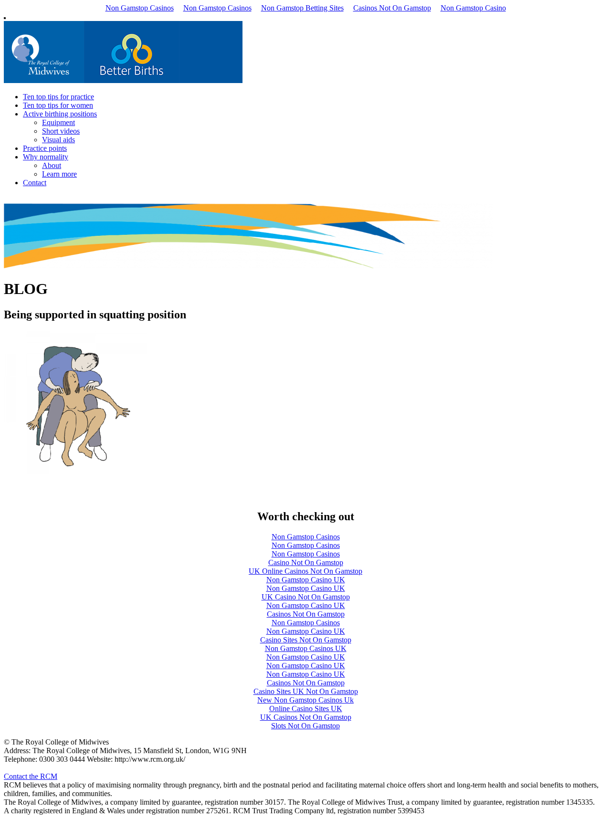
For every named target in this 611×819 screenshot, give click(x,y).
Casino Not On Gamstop (305, 562)
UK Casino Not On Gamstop (306, 597)
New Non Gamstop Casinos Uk (305, 700)
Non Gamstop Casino (473, 8)
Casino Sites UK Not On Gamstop (305, 691)
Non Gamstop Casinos (139, 8)
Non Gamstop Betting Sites (302, 8)
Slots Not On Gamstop (305, 726)
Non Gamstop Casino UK (305, 580)
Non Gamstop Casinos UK (306, 648)
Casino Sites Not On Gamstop (305, 640)
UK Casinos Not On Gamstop (305, 717)
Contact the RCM (30, 776)
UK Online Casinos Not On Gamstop (305, 571)
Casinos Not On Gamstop (392, 8)
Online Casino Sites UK (305, 708)
